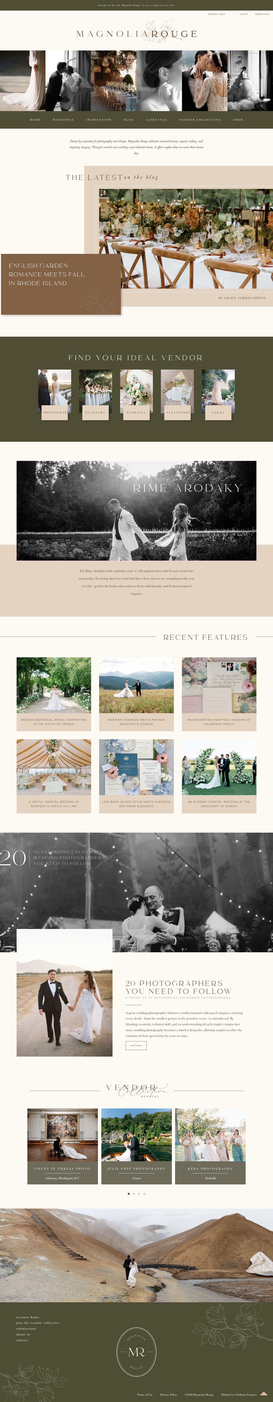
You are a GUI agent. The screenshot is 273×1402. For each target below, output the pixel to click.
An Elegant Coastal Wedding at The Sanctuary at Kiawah (219, 804)
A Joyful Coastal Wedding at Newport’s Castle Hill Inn (54, 804)
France (137, 1178)
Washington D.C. (69, 1178)
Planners (96, 412)
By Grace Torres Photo (242, 298)
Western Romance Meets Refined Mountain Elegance (136, 722)
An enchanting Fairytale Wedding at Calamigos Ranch (219, 722)
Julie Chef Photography (136, 1168)
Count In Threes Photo (63, 1168)
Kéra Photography (210, 1168)
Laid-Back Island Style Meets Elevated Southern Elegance (136, 804)
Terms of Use (144, 1394)
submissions (262, 14)
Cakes (218, 412)
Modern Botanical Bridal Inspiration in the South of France (53, 722)
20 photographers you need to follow (179, 988)
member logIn (216, 14)
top (264, 1393)
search (244, 14)
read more (136, 1045)
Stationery (178, 412)
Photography (58, 412)
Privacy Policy (168, 1394)
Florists (136, 412)
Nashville (210, 1178)
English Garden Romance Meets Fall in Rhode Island (47, 275)
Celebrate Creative (246, 1394)
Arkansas (51, 1178)
